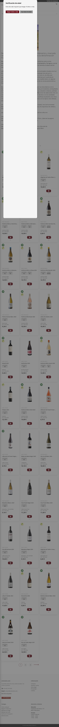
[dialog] (31, 109)
